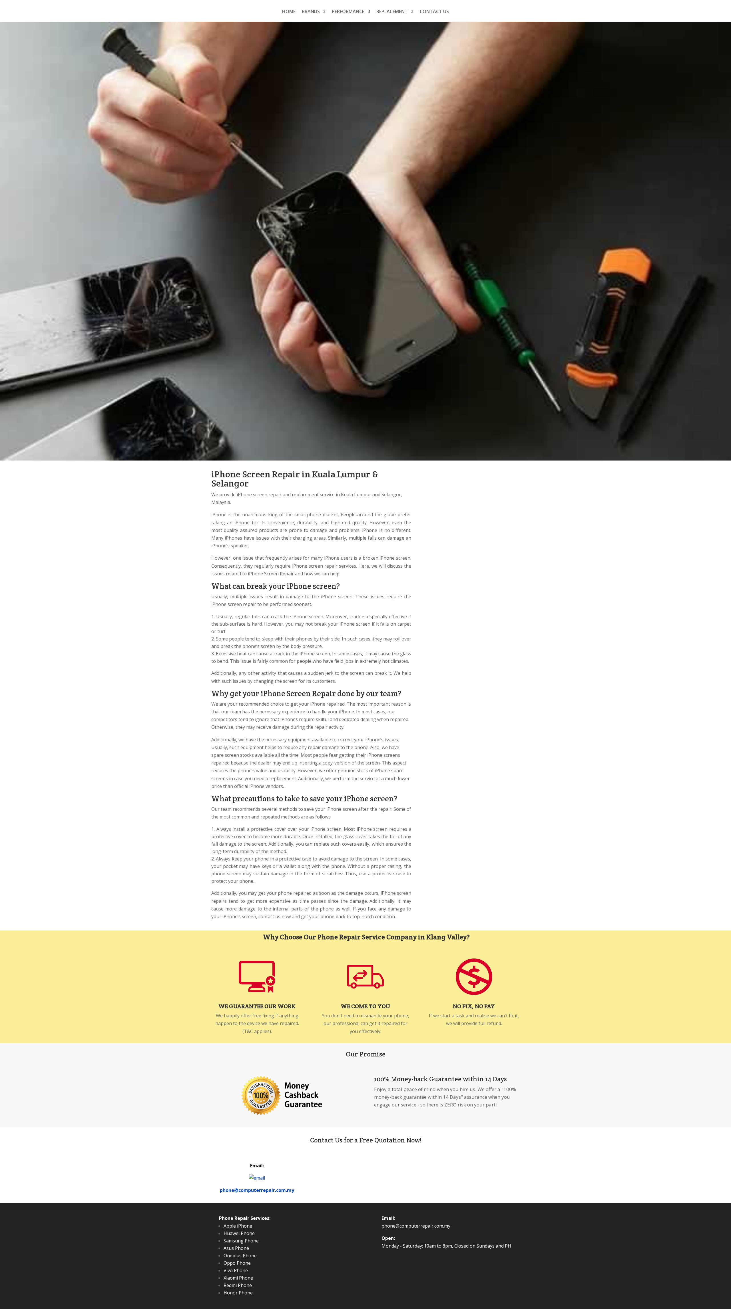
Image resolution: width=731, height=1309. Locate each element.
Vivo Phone (236, 1270)
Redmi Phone (238, 1285)
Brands (311, 12)
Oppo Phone (237, 1263)
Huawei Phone (239, 1233)
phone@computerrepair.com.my (257, 1190)
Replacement (392, 12)
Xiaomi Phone (238, 1278)
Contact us (434, 12)
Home (289, 12)
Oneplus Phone (240, 1255)
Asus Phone (236, 1248)
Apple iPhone (238, 1226)
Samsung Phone (241, 1241)
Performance (348, 12)
